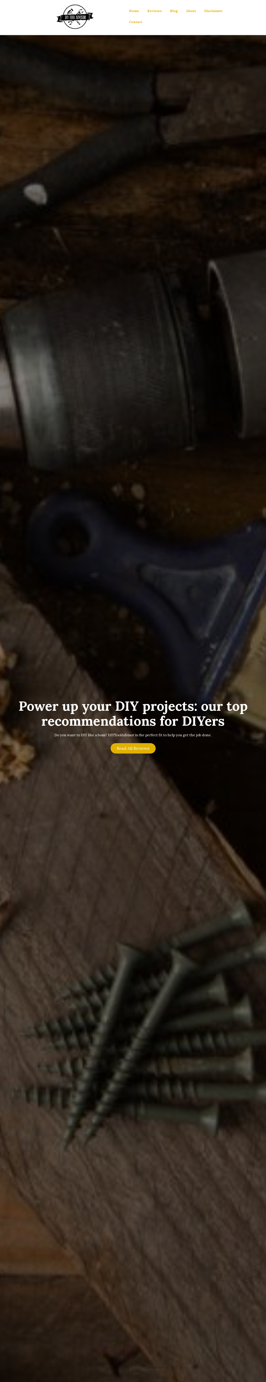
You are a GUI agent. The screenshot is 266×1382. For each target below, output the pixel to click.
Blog (174, 11)
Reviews (154, 11)
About (191, 11)
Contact (135, 22)
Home (134, 11)
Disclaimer (213, 11)
